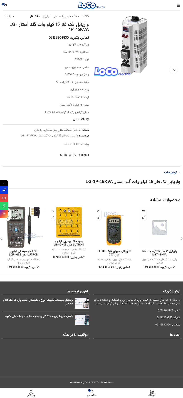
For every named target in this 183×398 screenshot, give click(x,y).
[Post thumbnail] (82, 303)
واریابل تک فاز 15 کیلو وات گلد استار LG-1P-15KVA (49, 136)
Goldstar (78, 144)
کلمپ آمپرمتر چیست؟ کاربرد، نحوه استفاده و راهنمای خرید (39, 316)
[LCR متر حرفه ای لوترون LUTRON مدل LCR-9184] (23, 227)
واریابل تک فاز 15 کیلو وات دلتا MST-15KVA (159, 253)
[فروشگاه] (9, 16)
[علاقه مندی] (143, 211)
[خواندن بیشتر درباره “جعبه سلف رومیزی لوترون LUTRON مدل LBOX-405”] (53, 217)
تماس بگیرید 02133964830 (69, 37)
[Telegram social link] (61, 155)
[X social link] (74, 155)
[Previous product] (13, 16)
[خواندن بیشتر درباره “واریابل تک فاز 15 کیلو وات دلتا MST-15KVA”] (143, 217)
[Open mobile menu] (178, 5)
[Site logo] (91, 5)
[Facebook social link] (79, 155)
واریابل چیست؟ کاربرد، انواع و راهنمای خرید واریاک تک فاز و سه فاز (38, 302)
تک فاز (34, 16)
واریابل (45, 16)
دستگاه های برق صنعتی (66, 16)
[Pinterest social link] (70, 155)
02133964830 (166, 310)
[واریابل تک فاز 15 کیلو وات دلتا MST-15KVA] (159, 227)
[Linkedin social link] (65, 155)
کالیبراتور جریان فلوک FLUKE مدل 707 (114, 253)
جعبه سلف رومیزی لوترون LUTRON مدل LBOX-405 (69, 243)
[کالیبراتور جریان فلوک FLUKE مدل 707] (114, 227)
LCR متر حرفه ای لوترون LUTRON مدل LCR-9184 (23, 253)
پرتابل (111, 263)
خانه (86, 16)
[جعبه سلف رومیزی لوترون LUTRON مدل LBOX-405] (69, 222)
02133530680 (163, 325)
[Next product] (5, 16)
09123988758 (164, 318)
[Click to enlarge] (174, 70)
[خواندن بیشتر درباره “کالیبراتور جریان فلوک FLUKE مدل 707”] (98, 217)
